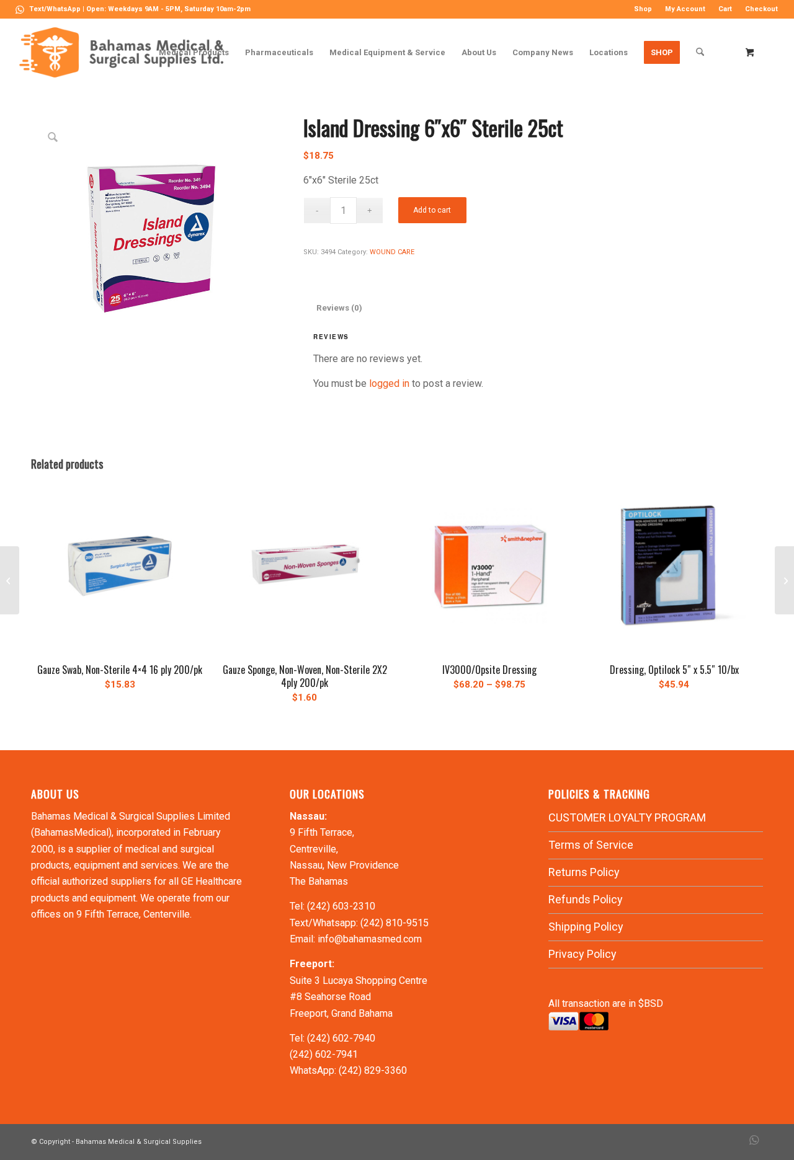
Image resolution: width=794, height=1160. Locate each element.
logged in (389, 383)
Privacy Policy (582, 953)
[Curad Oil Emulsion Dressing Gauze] (784, 580)
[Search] (700, 52)
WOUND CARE (392, 252)
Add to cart (432, 210)
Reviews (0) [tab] (339, 307)
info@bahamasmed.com (370, 939)
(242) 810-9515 (394, 923)
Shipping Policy (585, 926)
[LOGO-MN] (126, 52)
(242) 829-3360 (373, 1070)
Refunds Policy (585, 899)
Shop (643, 9)
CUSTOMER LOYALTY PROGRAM (627, 817)
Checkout (761, 9)
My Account (685, 9)
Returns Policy (584, 872)
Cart (725, 9)
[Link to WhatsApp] (20, 9)
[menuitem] (643, 9)
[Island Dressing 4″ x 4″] (9, 580)
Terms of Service (590, 844)
